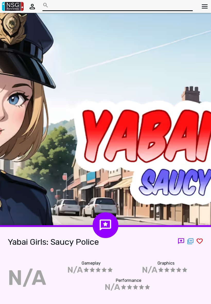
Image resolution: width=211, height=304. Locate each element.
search (45, 5)
